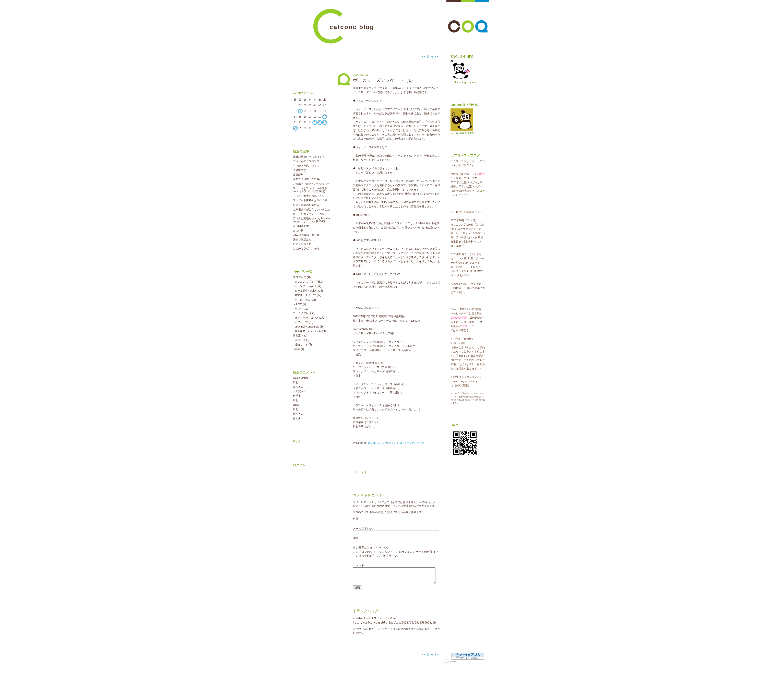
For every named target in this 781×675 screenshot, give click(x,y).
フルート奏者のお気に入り (309, 195)
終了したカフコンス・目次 (309, 213)
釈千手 (297, 395)
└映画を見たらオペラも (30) (309, 331)
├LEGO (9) (299, 304)
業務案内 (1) (300, 335)
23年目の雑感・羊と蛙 (306, 235)
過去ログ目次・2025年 (306, 179)
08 (300, 110)
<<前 (426, 56)
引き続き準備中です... (306, 165)
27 (324, 122)
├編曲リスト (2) (302, 344)
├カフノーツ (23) (303, 322)
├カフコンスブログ (376, 442)
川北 (295, 382)
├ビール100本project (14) (308, 290)
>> (312, 93)
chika (296, 404)
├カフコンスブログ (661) (308, 281)
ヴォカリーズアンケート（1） (384, 80)
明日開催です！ (302, 226)
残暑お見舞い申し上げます (309, 156)
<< (295, 93)
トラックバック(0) (414, 442)
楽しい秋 (298, 230)
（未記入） (299, 391)
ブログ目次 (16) (302, 277)
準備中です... (301, 170)
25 (314, 122)
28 (295, 127)
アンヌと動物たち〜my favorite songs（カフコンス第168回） (311, 220)
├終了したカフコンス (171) (309, 317)
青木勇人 (298, 386)
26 (319, 122)
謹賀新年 (298, 174)
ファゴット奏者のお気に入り (310, 200)
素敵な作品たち (302, 239)
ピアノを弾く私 (302, 244)
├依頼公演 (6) (301, 340)
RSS (296, 441)
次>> (434, 56)
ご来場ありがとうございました (311, 183)
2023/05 (303, 93)
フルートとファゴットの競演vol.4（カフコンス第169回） (310, 190)
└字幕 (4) (298, 349)
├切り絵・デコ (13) (304, 299)
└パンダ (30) (300, 308)
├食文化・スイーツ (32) (307, 295)
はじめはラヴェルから (306, 248)
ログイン (299, 465)
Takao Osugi (300, 377)
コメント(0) (395, 442)
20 (324, 116)
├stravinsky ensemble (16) (308, 326)
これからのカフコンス (306, 161)
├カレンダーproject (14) (307, 286)
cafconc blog (351, 27)
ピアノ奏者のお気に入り (307, 204)
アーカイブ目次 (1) (304, 313)
